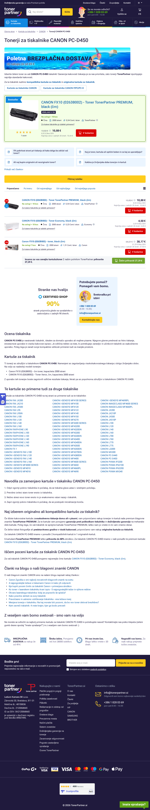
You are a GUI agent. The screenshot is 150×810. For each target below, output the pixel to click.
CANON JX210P (108, 413)
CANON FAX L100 (13, 416)
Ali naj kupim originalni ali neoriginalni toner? (34, 162)
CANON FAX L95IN (13, 413)
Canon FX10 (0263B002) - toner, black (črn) (43, 241)
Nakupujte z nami (50, 685)
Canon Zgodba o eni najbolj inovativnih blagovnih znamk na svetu (41, 580)
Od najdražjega (63, 188)
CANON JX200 (107, 410)
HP (68, 707)
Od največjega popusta (85, 188)
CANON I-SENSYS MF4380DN (67, 455)
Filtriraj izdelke (75, 179)
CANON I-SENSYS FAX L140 (18, 458)
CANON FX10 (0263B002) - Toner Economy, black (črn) (49, 220)
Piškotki (43, 703)
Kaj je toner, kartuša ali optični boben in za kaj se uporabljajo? (113, 152)
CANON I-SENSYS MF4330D (66, 432)
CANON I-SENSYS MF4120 (65, 407)
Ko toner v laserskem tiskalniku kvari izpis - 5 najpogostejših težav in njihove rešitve (50, 589)
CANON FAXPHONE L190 (16, 445)
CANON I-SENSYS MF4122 (65, 410)
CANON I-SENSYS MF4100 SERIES (69, 400)
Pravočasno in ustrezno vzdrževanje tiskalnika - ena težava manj (40, 599)
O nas (70, 691)
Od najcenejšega (44, 188)
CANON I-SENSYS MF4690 (65, 471)
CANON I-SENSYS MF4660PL (66, 468)
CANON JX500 (107, 416)
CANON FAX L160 (13, 426)
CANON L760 (106, 439)
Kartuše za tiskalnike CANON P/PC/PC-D (63, 88)
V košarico (88, 133)
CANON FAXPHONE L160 (16, 442)
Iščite (67, 12)
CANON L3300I (107, 449)
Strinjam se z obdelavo (88, 669)
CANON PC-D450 (108, 458)
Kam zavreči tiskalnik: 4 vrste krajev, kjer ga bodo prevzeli (37, 605)
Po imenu (28, 188)
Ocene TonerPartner (49, 750)
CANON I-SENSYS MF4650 (65, 465)
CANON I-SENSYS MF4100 (65, 403)
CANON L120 (106, 426)
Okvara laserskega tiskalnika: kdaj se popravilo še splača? (37, 592)
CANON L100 (106, 423)
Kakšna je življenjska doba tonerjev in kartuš (105, 162)
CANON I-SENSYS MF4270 (65, 420)
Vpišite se (122, 14)
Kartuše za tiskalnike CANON (22, 88)
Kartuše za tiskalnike (26, 31)
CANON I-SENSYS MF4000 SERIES (21, 465)
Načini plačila (46, 722)
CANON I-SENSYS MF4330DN (67, 436)
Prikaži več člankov (13, 169)
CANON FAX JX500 (13, 407)
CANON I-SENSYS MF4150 (65, 416)
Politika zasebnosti (48, 698)
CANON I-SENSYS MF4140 (65, 413)
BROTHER (72, 720)
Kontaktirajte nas (91, 320)
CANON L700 (106, 436)
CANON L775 (106, 445)
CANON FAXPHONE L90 (16, 429)
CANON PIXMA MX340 (111, 471)
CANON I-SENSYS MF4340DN (67, 442)
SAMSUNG (72, 715)
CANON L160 (106, 432)
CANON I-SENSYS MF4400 (65, 458)
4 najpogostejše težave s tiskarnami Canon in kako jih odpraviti (40, 583)
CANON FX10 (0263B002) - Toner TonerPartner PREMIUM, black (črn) (56, 200)
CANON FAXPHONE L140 (16, 439)
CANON (42, 31)
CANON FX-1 (10, 449)
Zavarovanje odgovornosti (52, 738)
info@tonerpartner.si (90, 313)
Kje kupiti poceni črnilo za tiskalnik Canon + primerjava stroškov (40, 586)
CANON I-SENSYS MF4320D (66, 426)
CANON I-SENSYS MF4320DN (67, 429)
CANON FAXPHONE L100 (16, 432)
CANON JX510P (108, 420)
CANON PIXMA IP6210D (112, 465)
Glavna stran (9, 31)
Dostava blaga (89, 3)
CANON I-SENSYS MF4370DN (67, 452)
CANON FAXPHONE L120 (16, 436)
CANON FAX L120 (13, 420)
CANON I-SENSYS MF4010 (17, 468)
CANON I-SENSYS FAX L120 (18, 455)
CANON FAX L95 (12, 410)
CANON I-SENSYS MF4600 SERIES (69, 461)
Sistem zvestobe (47, 727)
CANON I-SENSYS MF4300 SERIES (69, 423)
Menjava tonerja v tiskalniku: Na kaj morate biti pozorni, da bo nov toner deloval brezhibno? (54, 602)
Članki (102, 3)
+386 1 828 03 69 (98, 12)
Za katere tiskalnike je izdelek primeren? (57, 124)
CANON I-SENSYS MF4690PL (114, 400)
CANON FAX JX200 (13, 400)
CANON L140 (106, 429)
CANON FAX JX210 (13, 403)
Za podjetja (114, 3)
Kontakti (127, 3)
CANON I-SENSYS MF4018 (17, 471)
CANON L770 (106, 442)
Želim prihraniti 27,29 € (130, 260)
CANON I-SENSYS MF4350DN (67, 449)
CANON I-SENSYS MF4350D (66, 445)
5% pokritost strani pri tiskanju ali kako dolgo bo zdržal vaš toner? (40, 151)
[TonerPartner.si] (13, 11)
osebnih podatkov (98, 669)
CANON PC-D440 (108, 455)
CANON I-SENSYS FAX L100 (18, 452)
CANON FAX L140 (13, 423)
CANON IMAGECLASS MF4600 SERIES (119, 403)
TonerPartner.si (76, 685)
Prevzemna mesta (48, 718)
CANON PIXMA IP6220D (112, 468)
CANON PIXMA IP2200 (111, 461)
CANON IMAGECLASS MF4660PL (116, 407)
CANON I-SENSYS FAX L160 (18, 461)
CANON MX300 (107, 452)
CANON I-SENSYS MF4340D (66, 439)
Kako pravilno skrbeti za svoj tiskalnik (27, 596)
